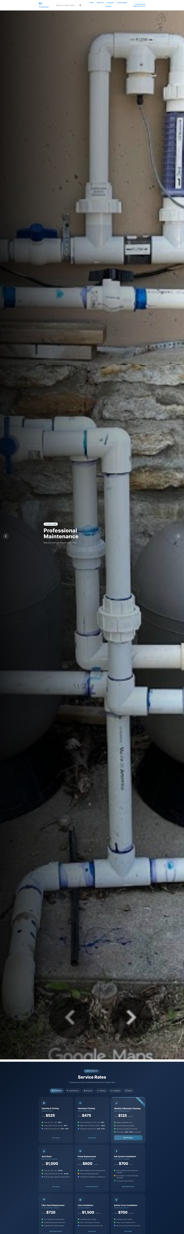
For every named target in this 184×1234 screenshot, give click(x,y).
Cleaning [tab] (102, 1090)
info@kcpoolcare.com (139, 6)
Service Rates (122, 3)
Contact (108, 6)
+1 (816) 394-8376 (139, 4)
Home (91, 3)
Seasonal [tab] (89, 1090)
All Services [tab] (58, 1090)
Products (110, 3)
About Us (100, 3)
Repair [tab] (130, 1090)
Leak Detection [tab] (74, 1090)
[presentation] (6, 536)
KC (44, 5)
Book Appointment (92, 1186)
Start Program (128, 1137)
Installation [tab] (116, 1090)
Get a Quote (56, 1138)
